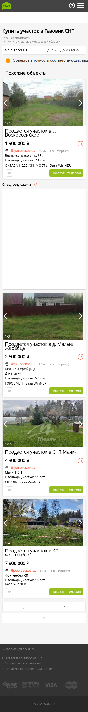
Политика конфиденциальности (28, 669)
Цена (49, 50)
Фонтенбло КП (16, 575)
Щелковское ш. (23, 150)
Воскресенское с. (18, 155)
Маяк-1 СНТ (14, 472)
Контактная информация (23, 658)
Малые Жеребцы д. (20, 368)
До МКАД (67, 50)
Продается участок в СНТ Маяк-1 (41, 452)
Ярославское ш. (23, 570)
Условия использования (23, 663)
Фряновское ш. (23, 364)
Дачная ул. (14, 373)
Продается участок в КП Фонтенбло (32, 553)
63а (40, 155)
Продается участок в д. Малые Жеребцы (39, 346)
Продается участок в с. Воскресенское (30, 133)
